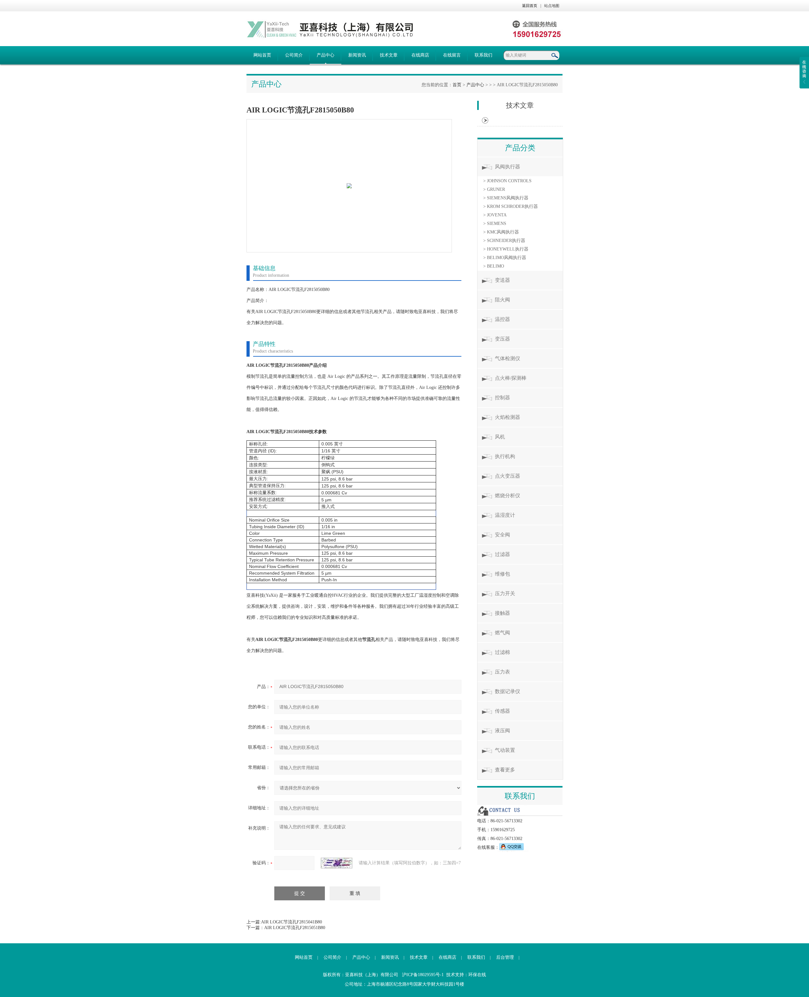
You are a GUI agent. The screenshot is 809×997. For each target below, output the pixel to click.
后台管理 (505, 957)
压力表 (502, 671)
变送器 (502, 280)
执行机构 (505, 456)
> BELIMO (493, 266)
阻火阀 (502, 299)
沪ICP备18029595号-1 (423, 974)
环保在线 (477, 974)
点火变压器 (507, 476)
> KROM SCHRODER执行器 (510, 206)
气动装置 (505, 750)
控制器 (502, 397)
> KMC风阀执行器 (501, 232)
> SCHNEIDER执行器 (504, 240)
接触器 (502, 613)
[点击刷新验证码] (336, 863)
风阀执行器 (507, 166)
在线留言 (452, 55)
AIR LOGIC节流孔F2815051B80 (294, 927)
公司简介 (294, 55)
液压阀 (502, 730)
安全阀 (502, 534)
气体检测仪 (507, 358)
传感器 (502, 711)
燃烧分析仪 (507, 495)
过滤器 (502, 554)
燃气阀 (502, 632)
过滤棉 (502, 652)
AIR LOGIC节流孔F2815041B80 (291, 922)
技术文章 (389, 55)
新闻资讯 (357, 55)
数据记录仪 (507, 691)
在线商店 (420, 55)
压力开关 (505, 593)
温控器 (502, 319)
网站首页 (262, 55)
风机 (500, 436)
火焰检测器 (507, 417)
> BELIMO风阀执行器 (504, 257)
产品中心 (325, 55)
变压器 (502, 338)
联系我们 (483, 55)
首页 (457, 84)
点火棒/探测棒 (510, 378)
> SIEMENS (494, 223)
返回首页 (529, 5)
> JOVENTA (495, 215)
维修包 (502, 574)
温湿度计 (505, 515)
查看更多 (505, 769)
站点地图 (551, 5)
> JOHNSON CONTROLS (507, 180)
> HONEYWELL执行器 (505, 249)
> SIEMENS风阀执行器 (505, 198)
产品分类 (520, 148)
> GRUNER (494, 189)
